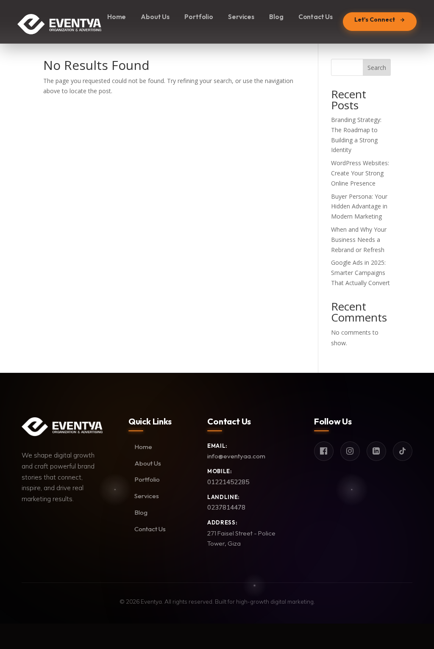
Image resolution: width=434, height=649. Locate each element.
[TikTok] (402, 451)
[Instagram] (350, 451)
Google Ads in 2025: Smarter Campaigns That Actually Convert (360, 272)
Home (116, 17)
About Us (155, 17)
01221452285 (228, 482)
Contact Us (315, 17)
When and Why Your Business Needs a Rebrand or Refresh (359, 239)
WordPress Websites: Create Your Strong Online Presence (360, 173)
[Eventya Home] (59, 22)
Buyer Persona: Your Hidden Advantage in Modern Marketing (359, 206)
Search (376, 68)
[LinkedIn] (376, 451)
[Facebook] (324, 451)
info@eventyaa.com (236, 456)
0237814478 (226, 507)
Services (241, 17)
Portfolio (198, 17)
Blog (276, 17)
